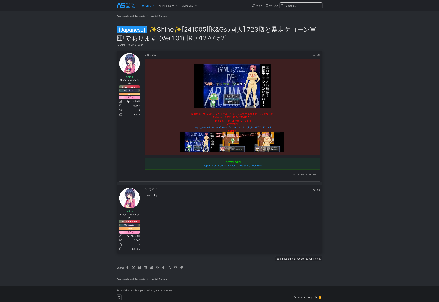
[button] (153, 6)
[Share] (314, 55)
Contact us (299, 297)
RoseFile (257, 165)
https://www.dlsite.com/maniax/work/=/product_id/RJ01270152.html (232, 127)
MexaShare (243, 165)
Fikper (231, 165)
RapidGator (209, 165)
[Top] (315, 297)
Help (309, 297)
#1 (318, 55)
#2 (318, 189)
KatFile (222, 165)
